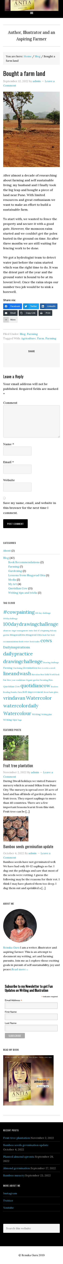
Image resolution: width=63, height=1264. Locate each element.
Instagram (10, 1193)
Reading (6, 692)
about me (7, 630)
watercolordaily (20, 706)
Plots (51, 680)
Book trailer (35, 641)
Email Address (13, 1000)
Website (9, 480)
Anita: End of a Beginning (39, 630)
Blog (23, 334)
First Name (11, 1011)
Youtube (8, 1207)
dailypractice (18, 653)
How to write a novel (46, 668)
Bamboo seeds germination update (28, 846)
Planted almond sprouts (18, 1156)
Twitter (8, 1200)
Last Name (10, 1023)
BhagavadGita (17, 634)
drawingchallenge (23, 661)
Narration (36, 674)
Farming (32, 334)
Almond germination (16, 1168)
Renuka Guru (31, 5)
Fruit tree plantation (18, 765)
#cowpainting (19, 612)
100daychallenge (10, 618)
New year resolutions (16, 680)
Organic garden (32, 680)
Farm (40, 338)
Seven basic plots (51, 692)
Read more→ (20, 969)
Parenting (44, 680)
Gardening (15, 571)
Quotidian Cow (17, 588)
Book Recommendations (24, 562)
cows (46, 641)
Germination (30, 667)
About (7, 550)
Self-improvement (33, 691)
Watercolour (17, 713)
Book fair (46, 635)
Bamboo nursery (14, 1175)
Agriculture (28, 338)
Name (8, 444)
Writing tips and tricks (22, 592)
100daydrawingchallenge (30, 624)
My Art (12, 584)
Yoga (20, 720)
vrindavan (14, 698)
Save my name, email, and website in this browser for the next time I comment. (29, 508)
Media (12, 579)
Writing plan (46, 714)
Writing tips (10, 719)
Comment (10, 403)
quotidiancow (35, 686)
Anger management (20, 630)
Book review (24, 641)
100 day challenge (43, 613)
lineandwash (17, 674)
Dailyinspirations (16, 647)
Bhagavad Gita (34, 634)
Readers (54, 686)
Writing (36, 714)
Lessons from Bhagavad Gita (26, 575)
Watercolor (39, 698)
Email (8, 462)
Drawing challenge (51, 662)
